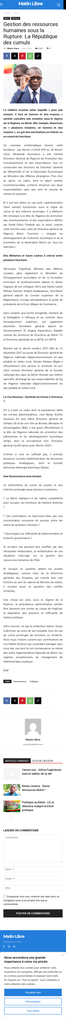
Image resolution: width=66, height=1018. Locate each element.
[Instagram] (9, 946)
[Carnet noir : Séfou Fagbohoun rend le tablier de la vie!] (11, 774)
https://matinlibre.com (33, 744)
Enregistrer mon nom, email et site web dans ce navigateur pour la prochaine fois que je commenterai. (31, 900)
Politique (15, 18)
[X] (14, 56)
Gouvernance (20, 681)
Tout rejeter (33, 1010)
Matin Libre (13, 48)
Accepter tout (33, 992)
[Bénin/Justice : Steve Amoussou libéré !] (11, 790)
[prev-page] (5, 819)
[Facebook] (6, 56)
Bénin (16, 13)
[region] (33, 985)
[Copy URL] (38, 56)
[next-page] (11, 819)
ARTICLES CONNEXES (17, 761)
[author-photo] (33, 734)
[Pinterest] (22, 56)
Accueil (6, 13)
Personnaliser (33, 1001)
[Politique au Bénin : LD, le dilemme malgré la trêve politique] (11, 806)
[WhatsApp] (30, 56)
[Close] (62, 955)
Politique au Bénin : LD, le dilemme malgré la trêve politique (38, 806)
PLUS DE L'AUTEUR (43, 761)
